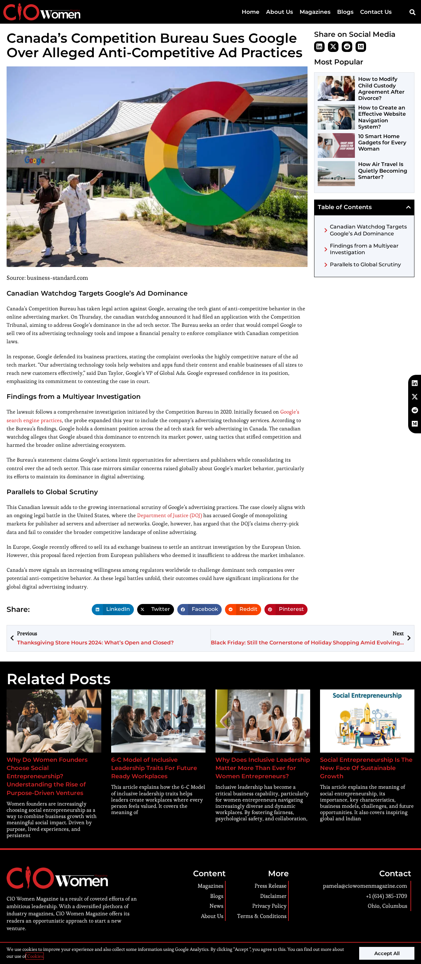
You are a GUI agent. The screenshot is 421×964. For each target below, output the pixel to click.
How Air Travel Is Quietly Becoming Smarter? (382, 170)
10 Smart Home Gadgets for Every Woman (382, 142)
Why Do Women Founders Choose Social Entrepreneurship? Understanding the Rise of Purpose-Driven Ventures (47, 776)
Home (251, 12)
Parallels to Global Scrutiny (365, 264)
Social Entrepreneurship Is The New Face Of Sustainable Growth (366, 768)
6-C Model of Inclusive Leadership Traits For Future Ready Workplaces (154, 768)
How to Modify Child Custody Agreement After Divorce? (381, 88)
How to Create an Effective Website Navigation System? (382, 117)
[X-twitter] (333, 46)
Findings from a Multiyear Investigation (364, 249)
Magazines (315, 12)
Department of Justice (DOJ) (169, 515)
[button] (412, 12)
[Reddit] (347, 46)
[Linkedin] (319, 46)
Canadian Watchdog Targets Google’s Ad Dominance (368, 230)
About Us (279, 12)
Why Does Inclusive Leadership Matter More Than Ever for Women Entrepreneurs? (262, 768)
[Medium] (361, 46)
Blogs (345, 12)
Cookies (34, 956)
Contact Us (376, 12)
